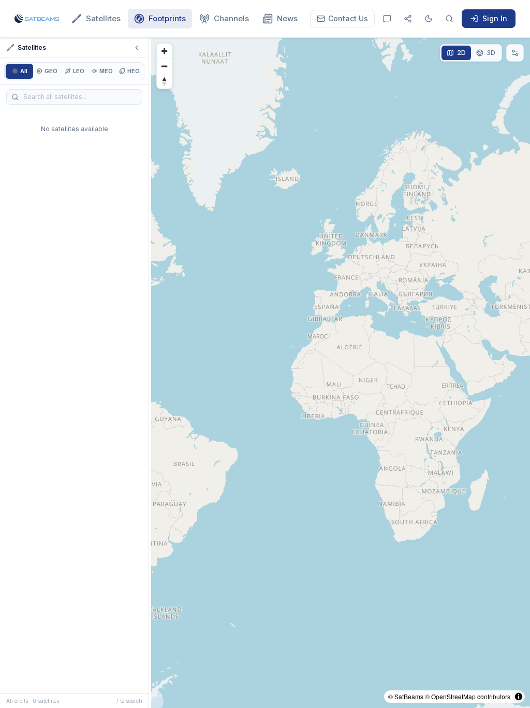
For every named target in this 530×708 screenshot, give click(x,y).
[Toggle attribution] (518, 696)
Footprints (167, 18)
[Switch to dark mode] (428, 18)
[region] (340, 373)
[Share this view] (408, 18)
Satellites (103, 18)
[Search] (449, 18)
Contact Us (348, 18)
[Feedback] (387, 18)
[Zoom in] (164, 51)
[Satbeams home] (36, 19)
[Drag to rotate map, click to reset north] (164, 81)
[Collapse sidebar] (136, 47)
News (287, 18)
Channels (231, 18)
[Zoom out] (164, 66)
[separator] (150, 373)
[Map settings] (515, 53)
